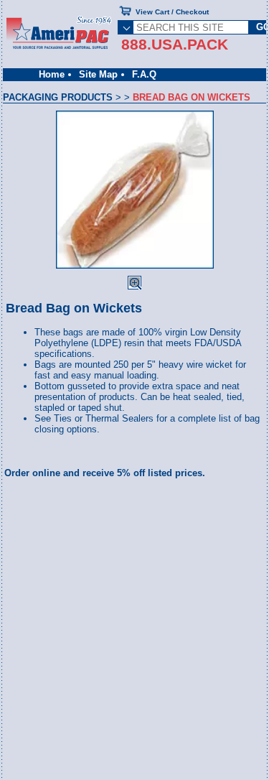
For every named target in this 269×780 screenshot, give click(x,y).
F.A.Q (144, 74)
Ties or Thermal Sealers (104, 418)
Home (52, 74)
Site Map (98, 74)
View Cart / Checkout (172, 12)
